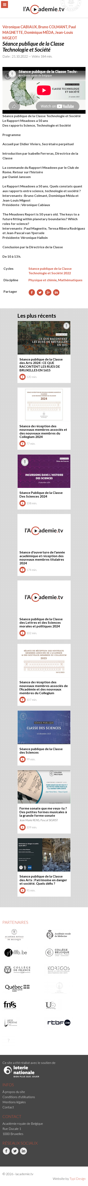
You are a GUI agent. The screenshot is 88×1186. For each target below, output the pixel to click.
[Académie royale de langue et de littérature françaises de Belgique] (22, 952)
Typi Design (78, 1178)
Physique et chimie (42, 280)
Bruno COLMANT (52, 27)
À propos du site (13, 1092)
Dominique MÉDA (39, 32)
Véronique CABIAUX (19, 27)
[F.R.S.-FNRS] (22, 1005)
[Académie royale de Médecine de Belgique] (63, 935)
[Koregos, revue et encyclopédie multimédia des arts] (63, 970)
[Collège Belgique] (63, 952)
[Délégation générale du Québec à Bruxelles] (22, 987)
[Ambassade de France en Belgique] (22, 1040)
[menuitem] (44, 1091)
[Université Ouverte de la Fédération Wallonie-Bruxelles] (63, 1005)
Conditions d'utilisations (18, 1097)
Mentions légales (14, 1102)
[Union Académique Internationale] (63, 987)
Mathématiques (70, 280)
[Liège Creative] (22, 1023)
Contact (8, 1107)
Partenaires (15, 922)
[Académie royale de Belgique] (22, 935)
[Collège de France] (22, 970)
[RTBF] (63, 1023)
